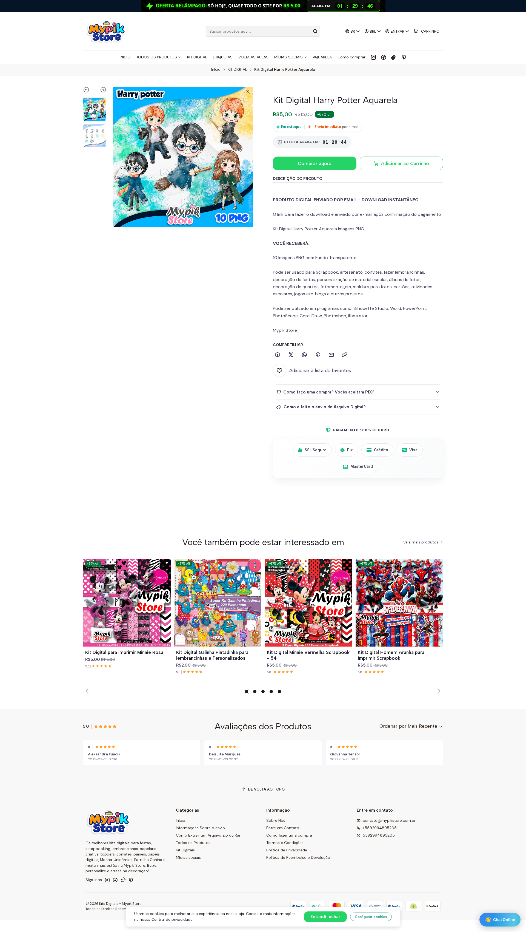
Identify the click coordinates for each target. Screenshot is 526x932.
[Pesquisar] (315, 31)
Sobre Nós (275, 820)
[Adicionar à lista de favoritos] (164, 596)
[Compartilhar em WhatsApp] (304, 355)
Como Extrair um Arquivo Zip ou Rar (208, 835)
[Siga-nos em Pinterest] (404, 57)
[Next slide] (101, 91)
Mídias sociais (188, 857)
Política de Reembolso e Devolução (298, 857)
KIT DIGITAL (237, 70)
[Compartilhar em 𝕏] (291, 355)
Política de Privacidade (286, 850)
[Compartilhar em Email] (331, 355)
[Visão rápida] (164, 609)
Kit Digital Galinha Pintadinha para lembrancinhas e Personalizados (212, 655)
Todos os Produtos (193, 842)
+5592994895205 (380, 827)
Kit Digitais (185, 850)
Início (216, 70)
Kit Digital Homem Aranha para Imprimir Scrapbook (391, 655)
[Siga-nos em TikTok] (394, 57)
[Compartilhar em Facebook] (277, 355)
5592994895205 (379, 835)
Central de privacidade (172, 919)
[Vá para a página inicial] (106, 31)
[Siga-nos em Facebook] (384, 57)
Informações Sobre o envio (200, 827)
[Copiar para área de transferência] (344, 355)
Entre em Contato (282, 827)
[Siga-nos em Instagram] (373, 57)
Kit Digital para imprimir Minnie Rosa (124, 652)
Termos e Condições (285, 842)
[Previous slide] (89, 91)
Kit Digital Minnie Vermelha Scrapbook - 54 (308, 655)
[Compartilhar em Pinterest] (317, 355)
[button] (246, 691)
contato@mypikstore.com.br (389, 820)
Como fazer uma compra (289, 835)
